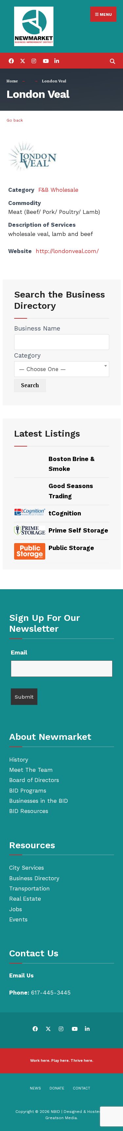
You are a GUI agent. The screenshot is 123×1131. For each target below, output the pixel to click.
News (35, 1088)
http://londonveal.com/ (67, 251)
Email (19, 652)
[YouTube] (45, 60)
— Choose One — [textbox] (42, 369)
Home (12, 81)
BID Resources (28, 811)
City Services (26, 867)
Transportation (29, 888)
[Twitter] (22, 60)
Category (27, 355)
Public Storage (71, 548)
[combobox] (61, 369)
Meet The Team (31, 770)
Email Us (21, 975)
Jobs (15, 909)
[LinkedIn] (56, 60)
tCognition (65, 513)
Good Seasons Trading (71, 491)
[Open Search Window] (112, 60)
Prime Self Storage (78, 530)
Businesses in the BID (38, 801)
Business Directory (34, 878)
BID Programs (27, 790)
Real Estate (25, 898)
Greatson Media (61, 1118)
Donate (57, 1088)
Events (18, 919)
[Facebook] (10, 60)
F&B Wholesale (58, 190)
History (18, 759)
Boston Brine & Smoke (71, 464)
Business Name (37, 328)
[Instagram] (33, 60)
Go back (15, 120)
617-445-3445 (51, 992)
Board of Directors (34, 780)
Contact (81, 1088)
